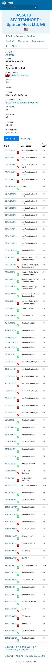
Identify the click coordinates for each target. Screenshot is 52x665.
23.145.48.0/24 (11, 187)
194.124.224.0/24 (12, 631)
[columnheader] (12, 145)
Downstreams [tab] (38, 41)
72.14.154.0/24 (11, 464)
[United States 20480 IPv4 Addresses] (26, 29)
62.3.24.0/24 (10, 420)
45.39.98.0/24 (10, 308)
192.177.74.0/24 (11, 609)
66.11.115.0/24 (10, 456)
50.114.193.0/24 (11, 369)
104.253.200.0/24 (12, 536)
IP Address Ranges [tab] (14, 36)
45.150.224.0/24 (11, 337)
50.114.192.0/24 (11, 362)
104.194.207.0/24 (12, 507)
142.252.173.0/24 (12, 558)
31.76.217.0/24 (11, 229)
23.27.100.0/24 (11, 172)
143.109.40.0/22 (11, 565)
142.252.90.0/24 (11, 551)
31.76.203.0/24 (11, 215)
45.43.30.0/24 (10, 323)
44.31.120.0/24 (11, 287)
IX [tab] (6, 46)
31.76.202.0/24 (11, 208)
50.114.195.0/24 (11, 384)
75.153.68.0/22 (11, 471)
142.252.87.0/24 (11, 543)
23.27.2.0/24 (10, 150)
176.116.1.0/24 (10, 587)
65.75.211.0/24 (10, 449)
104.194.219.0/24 (12, 514)
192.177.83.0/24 (11, 616)
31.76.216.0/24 (11, 222)
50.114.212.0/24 (11, 391)
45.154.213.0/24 (11, 354)
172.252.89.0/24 (11, 580)
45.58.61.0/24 (10, 330)
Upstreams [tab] (23, 41)
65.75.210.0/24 (11, 442)
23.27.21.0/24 (10, 165)
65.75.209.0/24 (11, 434)
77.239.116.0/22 (11, 485)
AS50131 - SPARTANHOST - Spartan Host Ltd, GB (26, 20)
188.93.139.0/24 (11, 594)
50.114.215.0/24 (11, 413)
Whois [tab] (14, 46)
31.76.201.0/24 (11, 201)
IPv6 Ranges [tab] (26, 138)
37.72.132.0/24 (11, 250)
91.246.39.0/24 (11, 500)
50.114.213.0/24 (11, 398)
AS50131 (10, 54)
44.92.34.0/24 (10, 301)
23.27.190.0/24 (11, 179)
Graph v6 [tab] (10, 41)
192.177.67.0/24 (11, 602)
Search (35, 7)
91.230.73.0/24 (11, 492)
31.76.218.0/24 (11, 236)
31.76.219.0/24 (11, 243)
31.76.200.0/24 (11, 194)
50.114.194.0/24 (11, 376)
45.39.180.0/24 (11, 316)
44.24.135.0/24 (11, 265)
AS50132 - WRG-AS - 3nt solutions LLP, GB (25, 656)
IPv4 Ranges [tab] (11, 138)
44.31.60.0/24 (10, 272)
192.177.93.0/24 (11, 623)
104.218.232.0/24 (12, 522)
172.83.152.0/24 (11, 572)
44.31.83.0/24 (10, 279)
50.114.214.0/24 (11, 405)
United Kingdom (19, 75)
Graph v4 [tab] (31, 36)
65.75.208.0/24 (11, 427)
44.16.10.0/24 (10, 257)
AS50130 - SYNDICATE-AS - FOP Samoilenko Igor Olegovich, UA (20, 648)
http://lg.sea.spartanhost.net (21, 102)
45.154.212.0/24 (11, 347)
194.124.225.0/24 (12, 638)
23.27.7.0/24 (10, 157)
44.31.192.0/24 (11, 294)
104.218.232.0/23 (12, 529)
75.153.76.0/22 (11, 478)
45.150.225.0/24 (11, 342)
